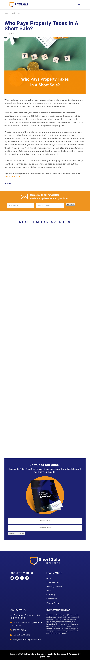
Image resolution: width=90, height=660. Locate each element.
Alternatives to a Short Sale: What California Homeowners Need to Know (43, 285)
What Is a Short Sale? (20, 362)
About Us (50, 578)
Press (48, 590)
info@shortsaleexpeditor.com (27, 639)
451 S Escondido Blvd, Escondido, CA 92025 (27, 624)
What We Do (52, 582)
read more (12, 300)
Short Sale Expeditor (36, 654)
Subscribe (70, 204)
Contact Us (51, 599)
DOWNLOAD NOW (16, 533)
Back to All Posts (13, 13)
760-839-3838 (19, 630)
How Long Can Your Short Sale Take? (30, 437)
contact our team (12, 176)
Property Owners (54, 586)
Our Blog (50, 595)
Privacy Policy (52, 603)
